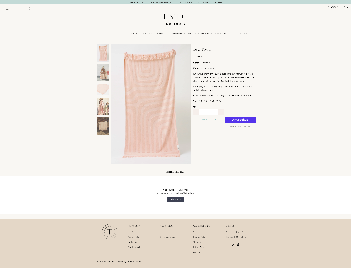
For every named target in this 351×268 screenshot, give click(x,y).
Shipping (197, 242)
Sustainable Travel (168, 237)
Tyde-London (108, 261)
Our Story (164, 231)
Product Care (133, 242)
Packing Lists (133, 237)
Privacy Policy (199, 247)
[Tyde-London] (176, 19)
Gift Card (197, 252)
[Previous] (113, 104)
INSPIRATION (242, 34)
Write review (175, 199)
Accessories (177, 34)
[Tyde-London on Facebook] (228, 244)
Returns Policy (199, 237)
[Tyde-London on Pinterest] (233, 244)
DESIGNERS (206, 34)
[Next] (188, 104)
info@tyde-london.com (242, 231)
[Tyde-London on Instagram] (238, 244)
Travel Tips (132, 231)
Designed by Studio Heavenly (128, 261)
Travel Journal (134, 247)
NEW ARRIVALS (148, 34)
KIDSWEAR (192, 34)
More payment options (240, 126)
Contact (196, 231)
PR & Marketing (241, 237)
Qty (194, 107)
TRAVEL (227, 34)
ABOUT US (133, 34)
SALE (217, 34)
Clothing (161, 34)
